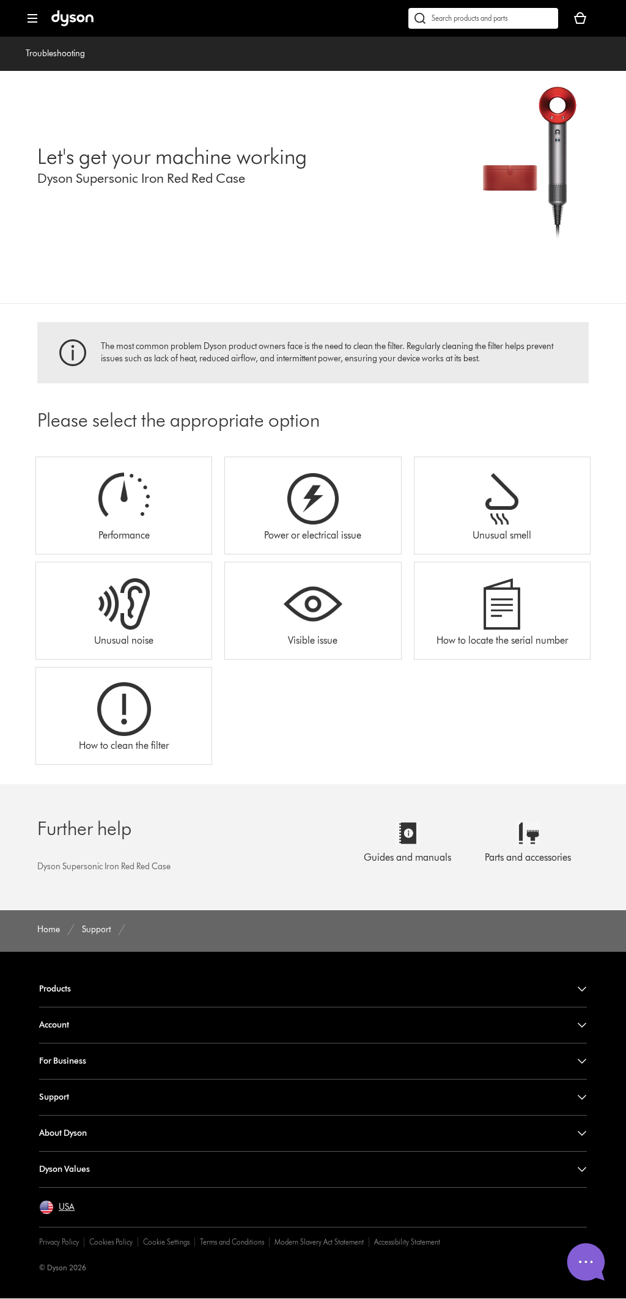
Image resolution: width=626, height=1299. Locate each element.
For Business (62, 1061)
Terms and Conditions (232, 1241)
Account (54, 1025)
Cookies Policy (111, 1241)
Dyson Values (64, 1169)
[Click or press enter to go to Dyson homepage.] (72, 23)
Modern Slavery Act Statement (319, 1241)
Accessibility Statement (407, 1241)
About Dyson (63, 1133)
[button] (57, 1207)
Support (54, 1097)
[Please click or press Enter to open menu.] (32, 18)
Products (55, 989)
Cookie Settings (166, 1241)
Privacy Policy (59, 1241)
